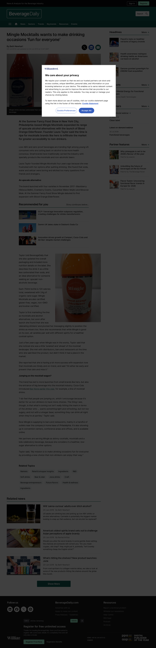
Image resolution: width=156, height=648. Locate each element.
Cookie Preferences (66, 110)
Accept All (86, 110)
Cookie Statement (90, 103)
